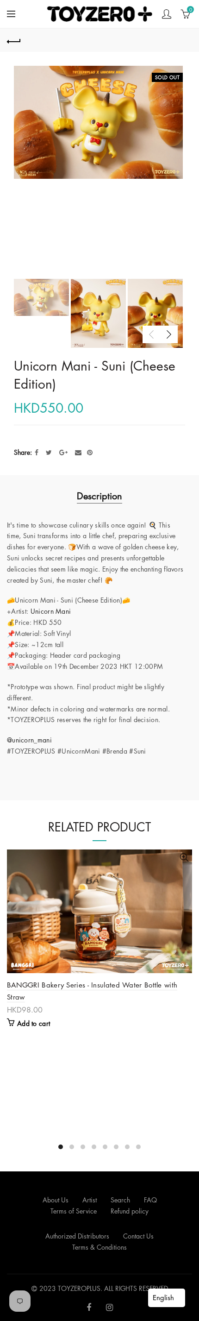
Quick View (184, 857)
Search (120, 1199)
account (167, 14)
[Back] (13, 40)
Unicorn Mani (51, 611)
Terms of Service (73, 1211)
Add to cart (33, 1023)
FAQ (150, 1199)
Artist (89, 1199)
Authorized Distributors (77, 1236)
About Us (55, 1199)
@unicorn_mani (29, 740)
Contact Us (138, 1236)
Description (99, 496)
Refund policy (130, 1211)
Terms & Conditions (99, 1247)
